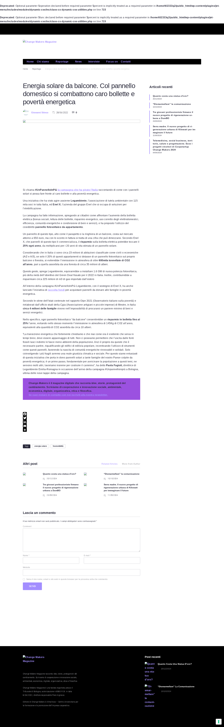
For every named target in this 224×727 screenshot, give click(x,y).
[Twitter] (175, 28)
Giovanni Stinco (39, 112)
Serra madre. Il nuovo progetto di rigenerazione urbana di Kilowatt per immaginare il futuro (121, 487)
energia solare (40, 446)
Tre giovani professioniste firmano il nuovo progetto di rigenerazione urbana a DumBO (61, 487)
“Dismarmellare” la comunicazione (121, 474)
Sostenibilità (58, 446)
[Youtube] (186, 28)
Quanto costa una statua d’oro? (59, 474)
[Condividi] (81, 430)
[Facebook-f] (164, 28)
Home (25, 69)
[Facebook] (81, 414)
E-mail (87, 555)
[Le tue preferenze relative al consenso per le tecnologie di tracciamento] (219, 722)
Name (26, 555)
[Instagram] (197, 28)
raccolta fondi (56, 290)
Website (26, 567)
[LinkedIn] (81, 422)
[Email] (81, 426)
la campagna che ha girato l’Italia (78, 190)
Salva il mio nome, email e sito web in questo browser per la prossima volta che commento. (67, 579)
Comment (27, 526)
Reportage (36, 69)
